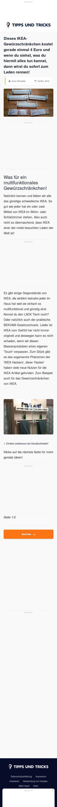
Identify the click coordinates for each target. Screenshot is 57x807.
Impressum (41, 776)
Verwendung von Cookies (35, 781)
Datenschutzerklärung (21, 776)
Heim (35, 785)
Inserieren (14, 781)
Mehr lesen (24, 785)
